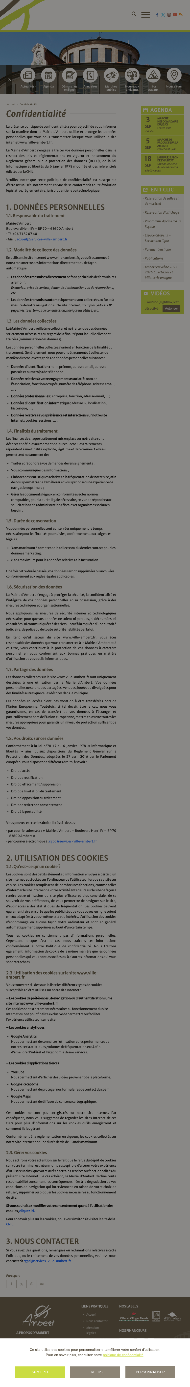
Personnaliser (150, 1372)
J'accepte (40, 1372)
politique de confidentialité (123, 1355)
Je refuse (95, 1372)
